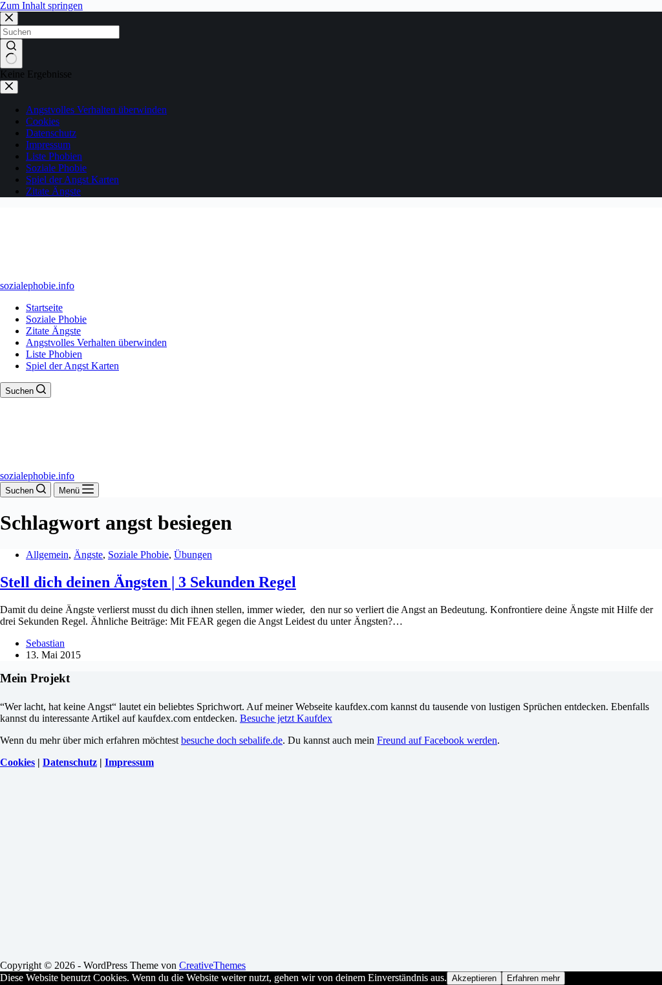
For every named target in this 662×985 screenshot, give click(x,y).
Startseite (44, 307)
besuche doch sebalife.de (232, 740)
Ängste (88, 554)
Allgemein (47, 554)
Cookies (17, 762)
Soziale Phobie (56, 319)
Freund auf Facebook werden (437, 740)
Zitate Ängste (53, 330)
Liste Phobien (54, 354)
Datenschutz (70, 762)
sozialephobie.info (37, 285)
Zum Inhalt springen (41, 5)
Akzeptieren (474, 978)
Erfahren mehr (533, 978)
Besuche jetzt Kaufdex (286, 718)
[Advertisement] (331, 869)
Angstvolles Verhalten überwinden (96, 342)
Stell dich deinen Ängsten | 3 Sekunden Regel (148, 582)
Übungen (193, 554)
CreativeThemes (212, 965)
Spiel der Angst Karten (72, 365)
